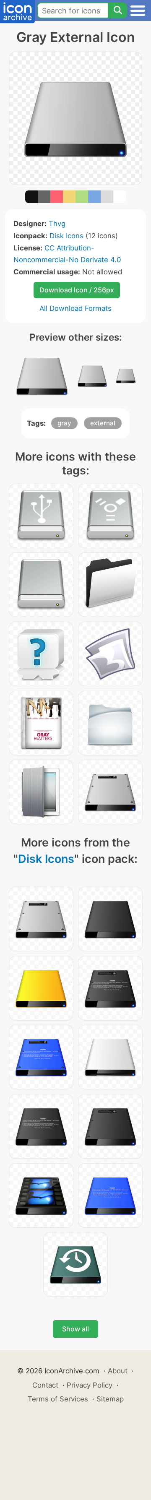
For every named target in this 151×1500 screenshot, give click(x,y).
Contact (45, 1385)
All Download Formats (75, 308)
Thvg (57, 223)
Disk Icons (66, 236)
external (102, 423)
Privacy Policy (89, 1385)
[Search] (117, 10)
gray (64, 423)
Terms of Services (58, 1399)
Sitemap (110, 1399)
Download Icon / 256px (76, 290)
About (118, 1371)
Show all (75, 1329)
